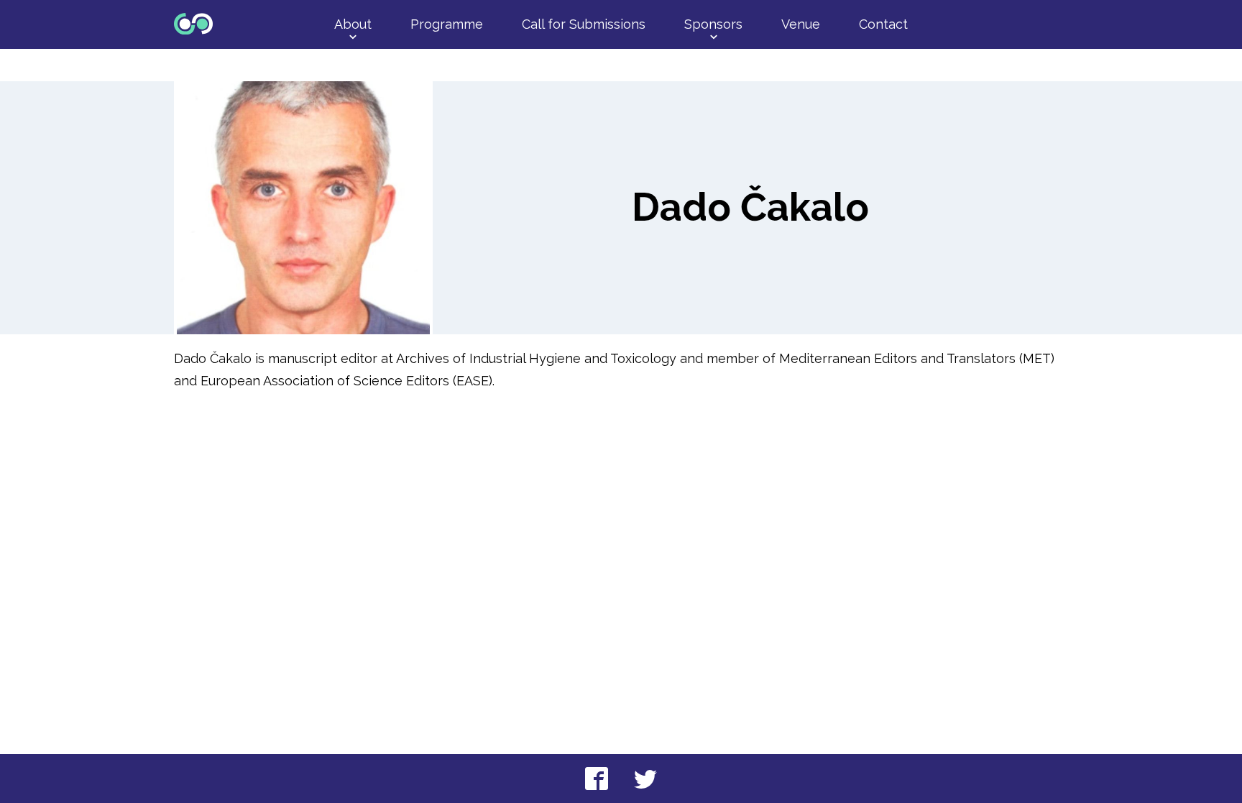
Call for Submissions (583, 24)
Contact (883, 24)
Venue (800, 24)
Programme (446, 24)
